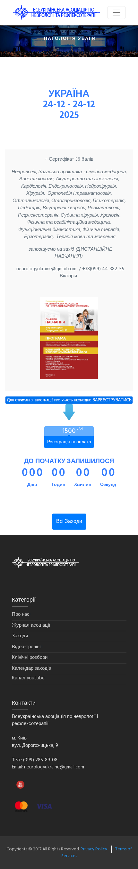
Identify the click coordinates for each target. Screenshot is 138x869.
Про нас (21, 614)
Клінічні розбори (29, 657)
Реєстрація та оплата (69, 442)
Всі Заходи (69, 521)
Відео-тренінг (26, 647)
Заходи (20, 636)
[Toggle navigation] (116, 12)
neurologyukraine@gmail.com (54, 767)
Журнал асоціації (31, 625)
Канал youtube (28, 678)
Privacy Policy (94, 849)
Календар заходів (31, 668)
